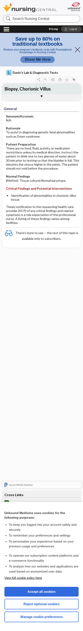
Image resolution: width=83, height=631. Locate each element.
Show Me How (37, 59)
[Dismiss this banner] (77, 49)
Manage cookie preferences (41, 617)
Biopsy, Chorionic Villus (28, 88)
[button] (71, 29)
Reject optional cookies (41, 604)
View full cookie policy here (23, 578)
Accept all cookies (41, 591)
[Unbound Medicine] (74, 6)
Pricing (53, 29)
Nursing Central (30, 8)
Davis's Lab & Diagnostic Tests (35, 72)
